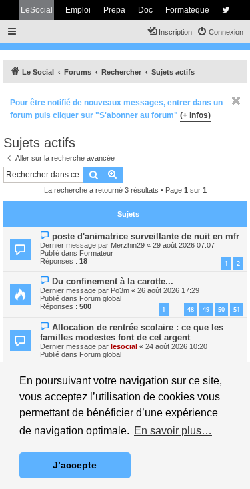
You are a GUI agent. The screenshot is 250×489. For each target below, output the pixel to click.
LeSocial (37, 10)
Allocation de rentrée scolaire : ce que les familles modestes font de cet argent (131, 332)
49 (206, 309)
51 (236, 309)
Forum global (100, 298)
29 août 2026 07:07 (184, 245)
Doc (145, 10)
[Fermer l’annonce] (236, 101)
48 (190, 309)
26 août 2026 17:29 (168, 290)
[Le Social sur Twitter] (226, 10)
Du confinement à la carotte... (112, 281)
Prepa (114, 10)
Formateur (96, 253)
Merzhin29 (128, 245)
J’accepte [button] (75, 465)
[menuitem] (220, 32)
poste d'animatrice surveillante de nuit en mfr (145, 236)
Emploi (78, 10)
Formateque (187, 10)
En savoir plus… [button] (173, 430)
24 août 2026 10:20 (176, 346)
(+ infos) (195, 115)
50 (221, 309)
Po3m (120, 290)
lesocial (124, 346)
